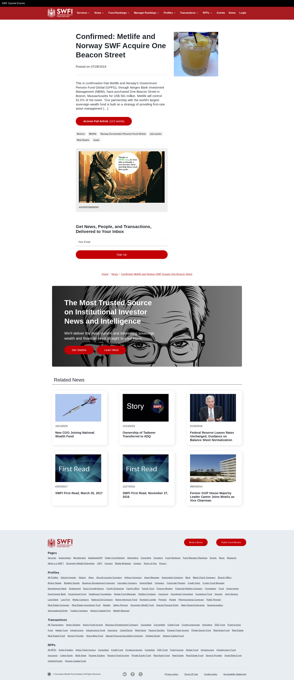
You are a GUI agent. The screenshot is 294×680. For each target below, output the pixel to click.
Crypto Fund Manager (213, 583)
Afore (91, 577)
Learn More (115, 351)
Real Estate (237, 630)
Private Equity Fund (201, 630)
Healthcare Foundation (100, 594)
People (172, 599)
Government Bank (57, 594)
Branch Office (224, 577)
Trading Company (79, 610)
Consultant (146, 625)
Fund (221, 588)
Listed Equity (126, 630)
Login (242, 13)
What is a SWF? (56, 563)
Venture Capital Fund (173, 636)
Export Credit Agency (93, 588)
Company (159, 583)
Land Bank (53, 599)
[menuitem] (53, 559)
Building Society (72, 583)
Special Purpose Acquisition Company (124, 636)
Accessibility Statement (234, 674)
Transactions (188, 13)
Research (231, 558)
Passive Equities (157, 630)
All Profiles (53, 577)
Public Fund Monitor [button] (231, 542)
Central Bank (145, 583)
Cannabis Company (127, 583)
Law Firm (65, 599)
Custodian (150, 650)
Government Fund (77, 594)
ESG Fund (220, 625)
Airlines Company (133, 577)
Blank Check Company (204, 577)
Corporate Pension (176, 583)
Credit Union (194, 583)
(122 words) (103, 121)
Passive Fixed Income (178, 630)
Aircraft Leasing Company (109, 577)
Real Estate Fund (56, 636)
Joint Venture (231, 594)
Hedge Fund (61, 630)
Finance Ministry (164, 588)
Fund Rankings (117, 13)
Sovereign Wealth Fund (142, 605)
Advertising (132, 558)
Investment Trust (203, 594)
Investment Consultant (182, 594)
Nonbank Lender (148, 599)
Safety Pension (120, 605)
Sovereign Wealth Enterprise (80, 563)
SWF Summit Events (13, 3)
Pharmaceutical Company (191, 599)
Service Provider (76, 636)
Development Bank (57, 588)
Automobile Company (172, 577)
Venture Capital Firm (100, 610)
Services (82, 13)
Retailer (107, 605)
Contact (137, 563)
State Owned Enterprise (193, 605)
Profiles (168, 13)
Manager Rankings (145, 13)
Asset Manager (151, 577)
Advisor (82, 577)
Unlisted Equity (152, 636)
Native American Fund (126, 599)
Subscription (65, 558)
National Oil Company (102, 599)
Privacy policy (171, 674)
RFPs (206, 13)
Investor (218, 594)
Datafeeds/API (95, 558)
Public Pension (213, 599)
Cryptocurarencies (191, 625)
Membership (79, 558)
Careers (109, 563)
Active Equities (73, 625)
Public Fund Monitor (115, 558)
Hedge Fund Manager (125, 594)
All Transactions (56, 625)
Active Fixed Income (93, 625)
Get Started (83, 351)
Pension (163, 599)
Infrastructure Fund (95, 630)
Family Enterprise (115, 588)
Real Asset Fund (221, 630)
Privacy (162, 563)
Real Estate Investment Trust (86, 605)
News (97, 13)
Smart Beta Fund (94, 636)
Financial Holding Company (189, 588)
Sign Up (122, 254)
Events (221, 13)
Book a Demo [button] (196, 542)
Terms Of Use (191, 674)
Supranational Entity (58, 610)
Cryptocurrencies (133, 650)
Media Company (81, 599)
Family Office (132, 588)
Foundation (210, 588)
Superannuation (215, 605)
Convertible (159, 625)
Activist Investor (68, 577)
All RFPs (52, 650)
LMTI (99, 563)
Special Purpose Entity (167, 605)
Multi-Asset (140, 630)
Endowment (75, 588)
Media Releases (123, 563)
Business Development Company (98, 583)
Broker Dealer (55, 583)
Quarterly (158, 558)
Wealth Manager (121, 610)
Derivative (207, 625)
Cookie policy (210, 674)
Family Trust (148, 588)
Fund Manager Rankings (195, 558)
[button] (84, 13)
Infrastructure (76, 630)
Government (232, 588)
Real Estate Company (58, 605)
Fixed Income (234, 625)
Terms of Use (150, 563)
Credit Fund (173, 625)
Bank (187, 577)
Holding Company (147, 594)
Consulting (146, 558)
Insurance (163, 594)
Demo (232, 13)
